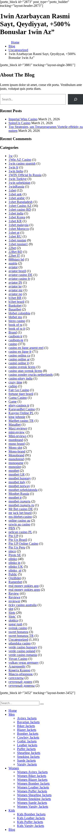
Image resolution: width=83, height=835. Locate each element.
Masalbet (15, 424)
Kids (12, 810)
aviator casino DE (21, 275)
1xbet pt (14, 232)
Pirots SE (15, 555)
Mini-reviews (17, 436)
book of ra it (17, 328)
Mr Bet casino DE (21, 509)
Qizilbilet (15, 578)
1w (11, 156)
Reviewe (14, 597)
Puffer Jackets (26, 749)
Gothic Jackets (27, 741)
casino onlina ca (19, 355)
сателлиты (16, 678)
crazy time (15, 382)
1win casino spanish (22, 163)
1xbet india (16, 213)
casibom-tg (16, 340)
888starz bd (16, 259)
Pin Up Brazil (18, 540)
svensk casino (18, 628)
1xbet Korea (17, 217)
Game (13, 401)
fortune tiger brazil (21, 394)
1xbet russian (17, 240)
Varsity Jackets (27, 764)
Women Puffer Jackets (32, 791)
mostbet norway (19, 486)
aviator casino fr (19, 278)
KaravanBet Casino (22, 409)
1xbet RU (15, 236)
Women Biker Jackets (31, 776)
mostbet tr (15, 497)
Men (12, 714)
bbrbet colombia (19, 313)
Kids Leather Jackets (31, 818)
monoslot (15, 467)
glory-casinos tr (19, 405)
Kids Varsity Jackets (30, 826)
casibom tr (15, 336)
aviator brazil (17, 271)
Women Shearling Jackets (34, 795)
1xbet (12, 190)
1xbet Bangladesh (21, 202)
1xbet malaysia (19, 225)
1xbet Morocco (19, 229)
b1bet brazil (16, 302)
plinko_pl (15, 570)
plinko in (14, 563)
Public (13, 574)
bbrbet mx (15, 317)
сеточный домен (20, 682)
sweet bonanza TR (21, 636)
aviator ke (15, 286)
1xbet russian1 (18, 244)
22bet (12, 248)
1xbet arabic (17, 198)
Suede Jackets (26, 760)
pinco (12, 551)
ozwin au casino (19, 524)
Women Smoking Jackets (34, 799)
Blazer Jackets (26, 730)
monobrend (16, 459)
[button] (2, 699)
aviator (13, 267)
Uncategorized (18, 639)
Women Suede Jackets (32, 803)
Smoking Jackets (28, 756)
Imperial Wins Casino (23, 119)
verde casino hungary (23, 647)
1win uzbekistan (19, 182)
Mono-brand (17, 451)
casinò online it (19, 363)
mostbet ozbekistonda (23, 490)
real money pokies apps (24, 589)
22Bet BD (15, 252)
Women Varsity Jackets (32, 806)
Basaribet (15, 309)
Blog (12, 829)
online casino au (19, 520)
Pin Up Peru (17, 547)
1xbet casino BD (20, 209)
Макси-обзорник (21, 674)
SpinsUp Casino (19, 123)
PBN (12, 528)
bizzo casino (17, 321)
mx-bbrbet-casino (20, 516)
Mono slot (15, 447)
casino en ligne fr (20, 351)
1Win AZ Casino (20, 159)
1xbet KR (15, 221)
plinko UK (16, 566)
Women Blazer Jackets (32, 779)
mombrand (16, 440)
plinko (13, 559)
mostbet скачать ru (21, 505)
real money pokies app (24, 586)
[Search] (75, 99)
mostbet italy (17, 482)
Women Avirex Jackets (32, 772)
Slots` (12, 616)
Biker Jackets (26, 726)
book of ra (15, 325)
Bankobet (15, 305)
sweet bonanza (18, 632)
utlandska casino (20, 643)
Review (14, 593)
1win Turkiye (18, 179)
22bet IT (14, 255)
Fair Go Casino (19, 390)
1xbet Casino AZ (20, 206)
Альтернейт (17, 666)
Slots (12, 612)
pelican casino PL (20, 532)
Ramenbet (15, 582)
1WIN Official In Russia (25, 175)
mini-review (17, 432)
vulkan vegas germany (24, 662)
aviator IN (15, 282)
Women (14, 768)
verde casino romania (23, 655)
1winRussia (16, 186)
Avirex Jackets (27, 718)
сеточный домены (22, 685)
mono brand (17, 444)
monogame (16, 463)
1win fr (13, 167)
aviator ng (15, 294)
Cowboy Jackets (28, 737)
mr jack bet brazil (20, 513)
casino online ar (19, 359)
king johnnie (17, 417)
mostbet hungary (20, 478)
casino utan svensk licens (25, 371)
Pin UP (13, 536)
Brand (13, 332)
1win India (16, 171)
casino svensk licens (22, 367)
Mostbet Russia (19, 493)
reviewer (14, 601)
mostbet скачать (19, 501)
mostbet (14, 470)
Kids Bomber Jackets (31, 814)
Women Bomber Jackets (33, 783)
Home (13, 710)
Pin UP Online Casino (23, 543)
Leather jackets (27, 745)
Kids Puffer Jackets (30, 822)
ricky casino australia (23, 605)
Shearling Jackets (28, 753)
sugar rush (15, 624)
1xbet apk (15, 194)
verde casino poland (22, 651)
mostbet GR (17, 474)
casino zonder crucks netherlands (31, 374)
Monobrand (16, 455)
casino (13, 344)
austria (13, 263)
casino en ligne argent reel (26, 348)
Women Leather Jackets (33, 787)
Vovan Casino (18, 659)
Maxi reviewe (18, 428)
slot (11, 609)
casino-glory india (21, 378)
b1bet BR (15, 298)
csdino (13, 386)
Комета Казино (19, 670)
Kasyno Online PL (21, 413)
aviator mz (16, 290)
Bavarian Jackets (28, 722)
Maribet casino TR (21, 421)
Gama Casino (18, 397)
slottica (13, 620)
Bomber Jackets (27, 733)
